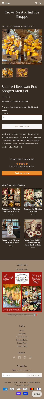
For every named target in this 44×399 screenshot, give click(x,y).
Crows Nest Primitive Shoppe (22, 14)
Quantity (6, 113)
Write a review (22, 173)
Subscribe (34, 375)
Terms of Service (22, 336)
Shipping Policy (22, 340)
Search (22, 330)
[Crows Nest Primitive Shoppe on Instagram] (30, 358)
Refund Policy (22, 343)
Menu (7, 3)
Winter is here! (22, 269)
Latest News (22, 264)
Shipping (5, 101)
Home (4, 26)
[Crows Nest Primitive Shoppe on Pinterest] (24, 358)
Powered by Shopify (22, 385)
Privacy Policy (22, 346)
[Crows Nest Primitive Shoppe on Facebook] (19, 358)
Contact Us (22, 333)
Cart (40, 3)
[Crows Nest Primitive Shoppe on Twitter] (14, 358)
